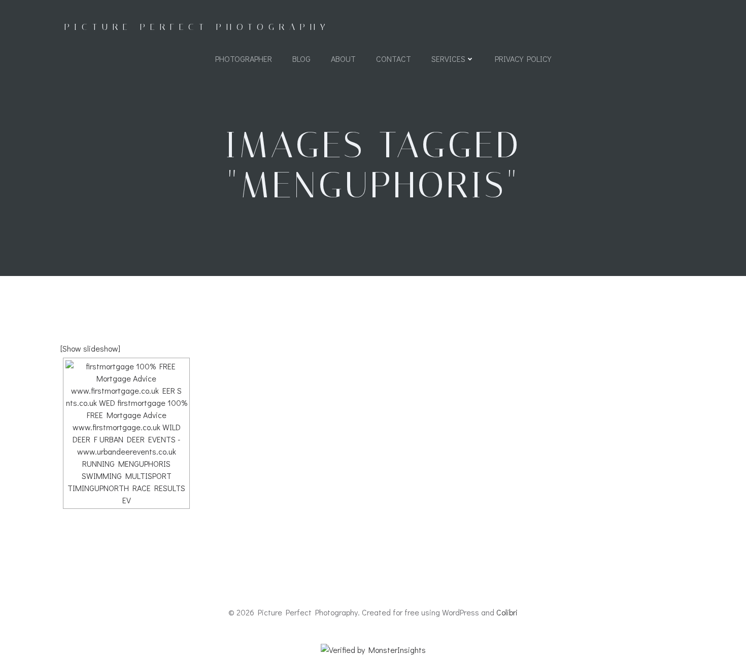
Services (448, 58)
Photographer (243, 58)
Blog (301, 58)
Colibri (507, 612)
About (343, 58)
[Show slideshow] (90, 348)
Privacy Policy (523, 58)
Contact (393, 58)
